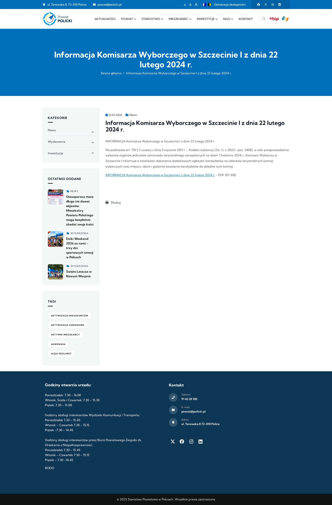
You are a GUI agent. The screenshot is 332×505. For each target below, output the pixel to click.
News (133, 115)
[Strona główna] (57, 19)
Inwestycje (55, 153)
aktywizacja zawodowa (67, 325)
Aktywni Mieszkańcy (65, 334)
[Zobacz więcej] (55, 197)
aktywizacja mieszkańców (69, 315)
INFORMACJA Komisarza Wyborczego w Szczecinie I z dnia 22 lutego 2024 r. (160, 175)
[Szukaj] (263, 19)
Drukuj (115, 202)
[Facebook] (182, 441)
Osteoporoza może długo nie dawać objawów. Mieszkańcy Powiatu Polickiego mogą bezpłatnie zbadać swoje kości (80, 210)
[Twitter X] (173, 441)
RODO (49, 468)
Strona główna (111, 73)
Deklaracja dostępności (230, 4)
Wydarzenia (56, 142)
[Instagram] (191, 441)
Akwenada (58, 344)
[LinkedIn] (200, 441)
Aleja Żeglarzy (61, 353)
